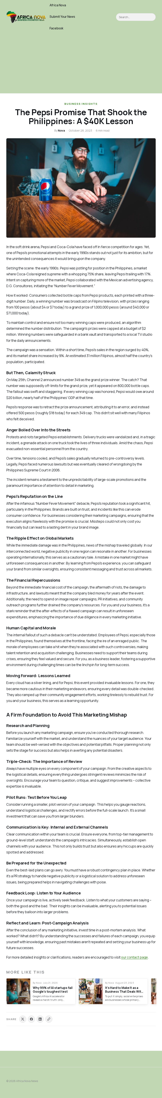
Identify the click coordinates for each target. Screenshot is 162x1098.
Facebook (56, 28)
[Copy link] (48, 1019)
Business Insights (80, 104)
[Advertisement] (81, 63)
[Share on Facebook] (31, 1019)
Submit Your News (62, 17)
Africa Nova (58, 5)
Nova (61, 130)
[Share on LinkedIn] (40, 1019)
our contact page (134, 957)
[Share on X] (22, 1019)
